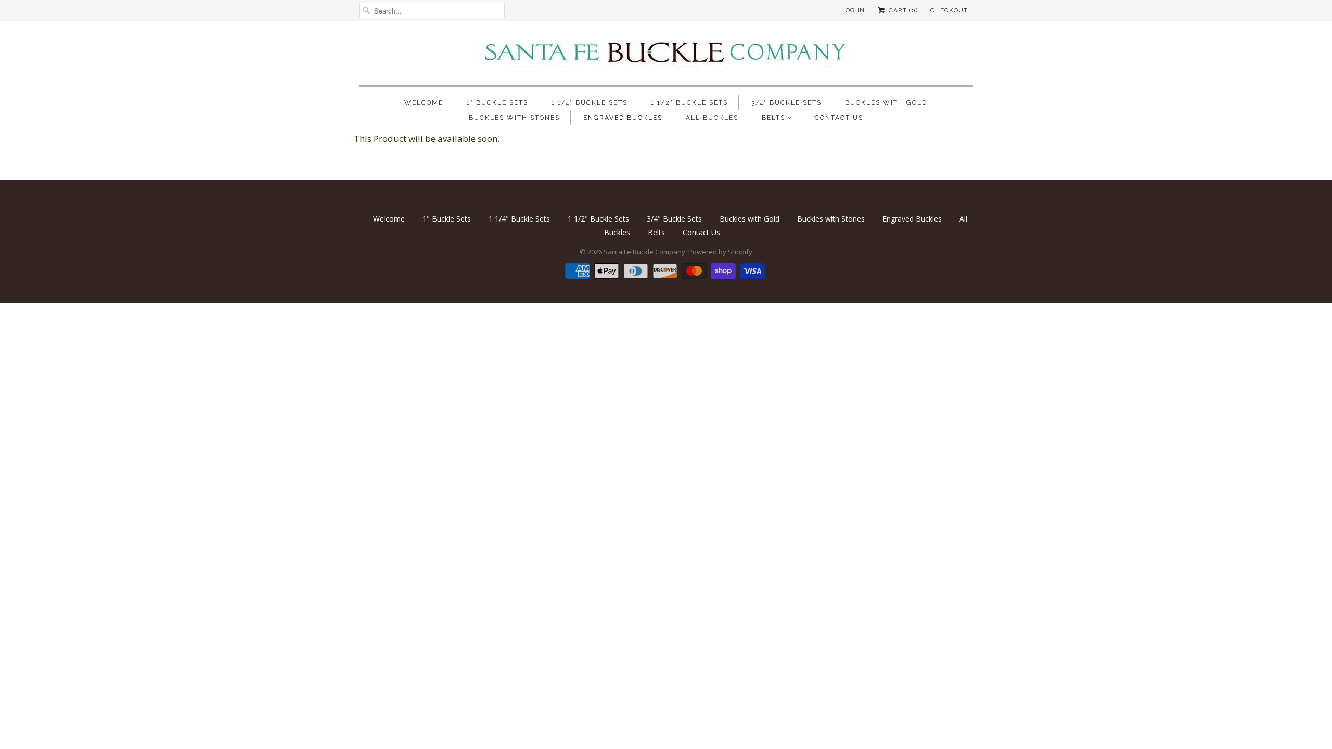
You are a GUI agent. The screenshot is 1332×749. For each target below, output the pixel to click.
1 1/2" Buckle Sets (689, 102)
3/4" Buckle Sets (786, 102)
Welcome (423, 102)
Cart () (902, 10)
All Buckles (712, 117)
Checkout (949, 10)
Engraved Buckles (622, 117)
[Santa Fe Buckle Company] (666, 55)
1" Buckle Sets (497, 102)
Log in (853, 10)
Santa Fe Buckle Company (644, 251)
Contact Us (839, 117)
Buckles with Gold (886, 102)
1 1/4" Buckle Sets (589, 102)
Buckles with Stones (514, 117)
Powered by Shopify (720, 251)
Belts (773, 117)
